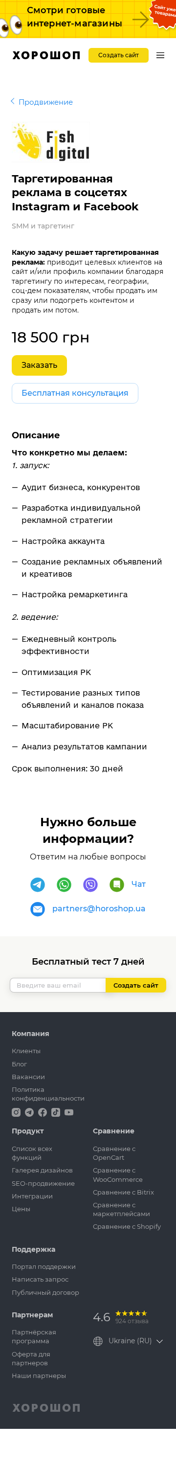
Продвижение (46, 102)
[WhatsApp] (64, 885)
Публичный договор (45, 1292)
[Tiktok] (56, 1111)
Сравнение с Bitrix (123, 1192)
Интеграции (32, 1196)
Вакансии (28, 1077)
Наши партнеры (39, 1375)
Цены (21, 1209)
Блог (19, 1064)
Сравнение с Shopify (127, 1226)
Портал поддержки (44, 1266)
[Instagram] (17, 1111)
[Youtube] (69, 1111)
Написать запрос (40, 1279)
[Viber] (90, 885)
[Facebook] (43, 1111)
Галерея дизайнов (42, 1170)
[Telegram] (37, 885)
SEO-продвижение (43, 1183)
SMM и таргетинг (43, 226)
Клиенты (26, 1051)
